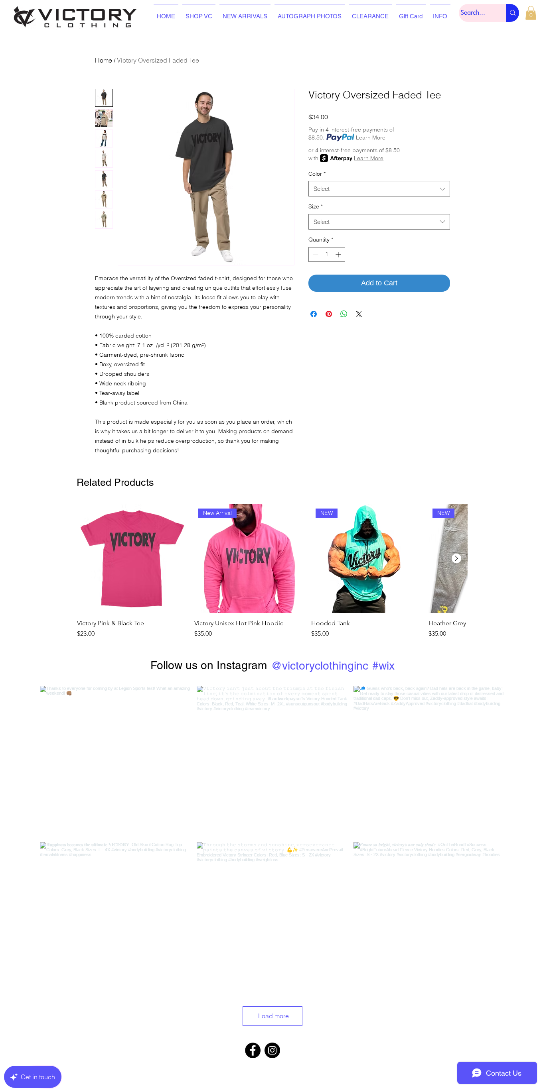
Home (103, 60)
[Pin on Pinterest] (329, 314)
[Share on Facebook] (313, 314)
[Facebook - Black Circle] (253, 1050)
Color (317, 173)
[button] (531, 13)
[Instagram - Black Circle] (272, 1050)
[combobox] (379, 188)
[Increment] (339, 254)
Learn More (370, 137)
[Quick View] (131, 558)
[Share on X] (359, 314)
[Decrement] (315, 254)
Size (315, 206)
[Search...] (512, 13)
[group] (272, 571)
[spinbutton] (327, 254)
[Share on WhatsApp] (344, 314)
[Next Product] (456, 558)
